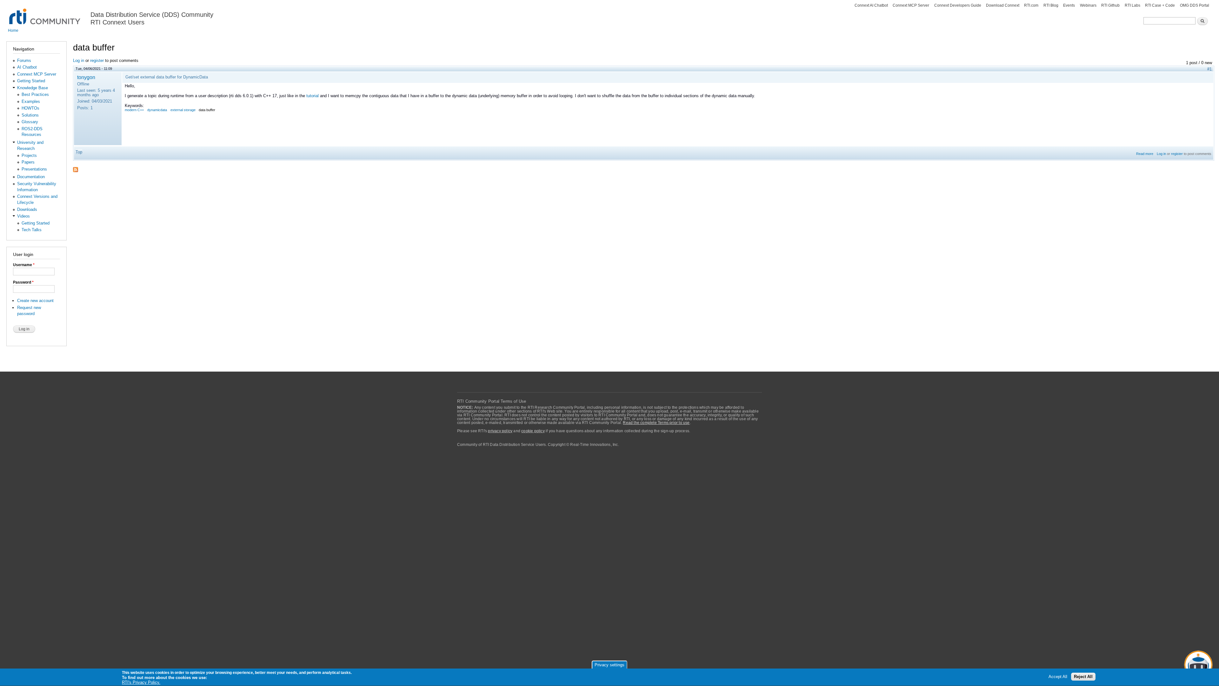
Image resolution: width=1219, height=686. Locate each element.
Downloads (27, 209)
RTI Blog (1050, 5)
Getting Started (31, 80)
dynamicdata (157, 110)
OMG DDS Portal (1194, 5)
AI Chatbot (27, 67)
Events (1069, 5)
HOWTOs (30, 108)
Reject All (1083, 677)
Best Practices (35, 94)
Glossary (30, 121)
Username (24, 265)
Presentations (34, 169)
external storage (183, 110)
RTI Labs (1132, 5)
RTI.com (1031, 5)
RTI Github (1110, 5)
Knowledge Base (32, 87)
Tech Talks (32, 229)
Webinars (1088, 5)
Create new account (35, 300)
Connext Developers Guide (957, 5)
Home (13, 30)
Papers (28, 162)
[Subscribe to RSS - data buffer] (75, 167)
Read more (1144, 154)
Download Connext (1002, 5)
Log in (78, 60)
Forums (24, 60)
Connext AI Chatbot (871, 5)
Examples (31, 101)
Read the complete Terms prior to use (656, 423)
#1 (1209, 69)
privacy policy (500, 431)
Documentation (31, 176)
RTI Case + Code (1160, 5)
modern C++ (134, 110)
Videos (23, 216)
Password (23, 282)
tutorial (312, 95)
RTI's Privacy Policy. (141, 682)
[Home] (45, 13)
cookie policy (533, 431)
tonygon (86, 77)
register (97, 60)
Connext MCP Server (911, 5)
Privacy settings (609, 664)
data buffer (207, 110)
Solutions (30, 115)
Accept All (1058, 677)
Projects (29, 155)
